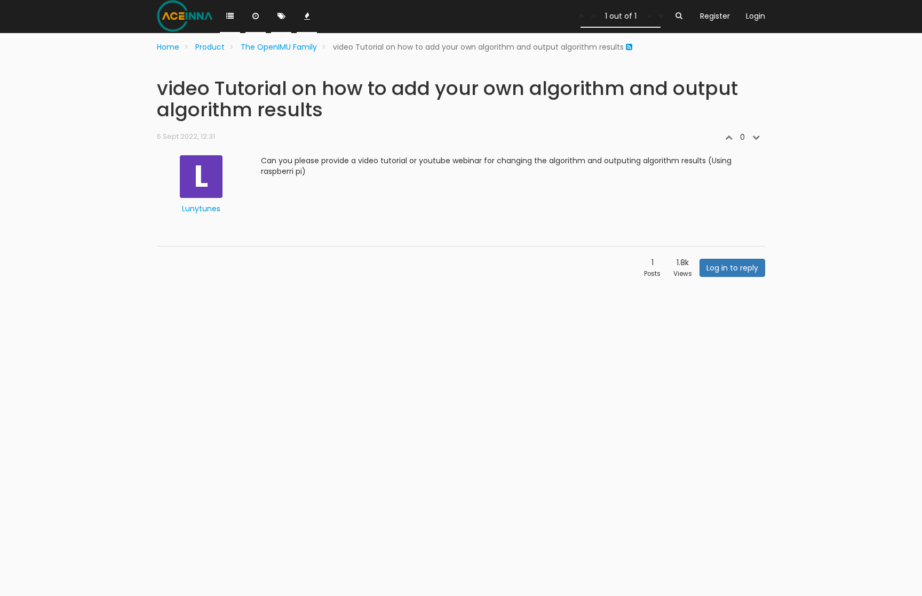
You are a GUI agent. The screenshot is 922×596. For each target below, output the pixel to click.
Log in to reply (732, 268)
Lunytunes (201, 208)
